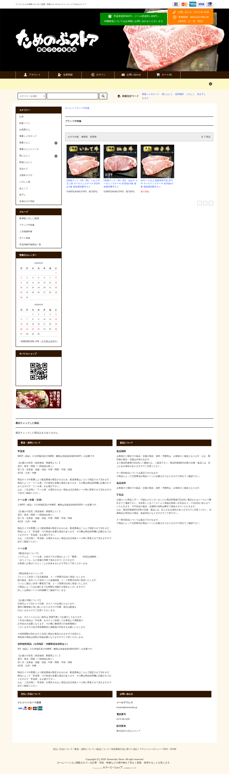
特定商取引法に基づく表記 (124, 749)
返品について (102, 749)
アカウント (35, 74)
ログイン (101, 74)
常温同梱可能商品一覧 (30, 244)
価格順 (84, 137)
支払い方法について (63, 749)
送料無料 (179, 94)
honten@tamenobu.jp (127, 707)
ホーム (68, 108)
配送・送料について (84, 749)
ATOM (173, 749)
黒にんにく (167, 94)
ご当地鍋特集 (25, 231)
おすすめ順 (73, 137)
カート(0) (167, 74)
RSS (165, 749)
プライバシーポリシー (150, 749)
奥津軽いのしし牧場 (29, 218)
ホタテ (145, 98)
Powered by (97, 768)
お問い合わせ (134, 74)
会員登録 (68, 74)
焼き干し (201, 94)
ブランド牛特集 (82, 108)
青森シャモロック (150, 94)
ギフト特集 (24, 238)
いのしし (190, 94)
